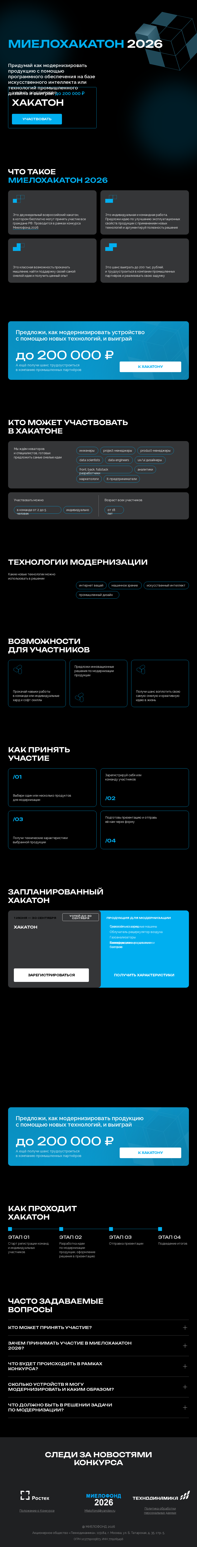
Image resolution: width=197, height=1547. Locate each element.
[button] (144, 975)
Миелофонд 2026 (25, 227)
